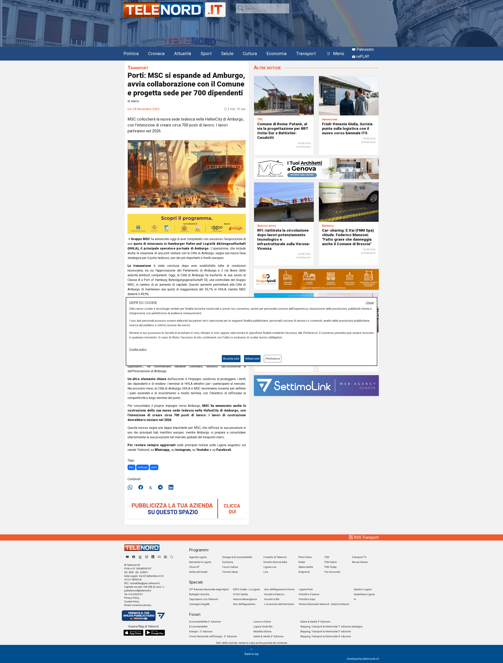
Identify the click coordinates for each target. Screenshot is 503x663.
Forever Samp (230, 571)
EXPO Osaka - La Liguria (246, 589)
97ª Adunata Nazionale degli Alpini (209, 589)
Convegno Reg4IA (199, 604)
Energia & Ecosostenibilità (237, 557)
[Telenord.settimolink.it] (187, 508)
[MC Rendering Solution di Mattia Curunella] (316, 168)
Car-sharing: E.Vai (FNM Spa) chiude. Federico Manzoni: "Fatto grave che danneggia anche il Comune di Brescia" (348, 237)
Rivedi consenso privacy (137, 605)
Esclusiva (227, 562)
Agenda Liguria (198, 557)
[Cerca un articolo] (172, 557)
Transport (306, 53)
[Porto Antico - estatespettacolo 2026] (187, 223)
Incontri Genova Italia (275, 562)
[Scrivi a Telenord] (159, 557)
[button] (334, 53)
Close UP (194, 566)
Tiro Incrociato (332, 571)
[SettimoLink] (316, 385)
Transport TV (359, 557)
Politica (131, 53)
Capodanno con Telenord (203, 599)
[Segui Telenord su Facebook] (133, 557)
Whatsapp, (162, 450)
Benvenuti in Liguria (200, 562)
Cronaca (156, 53)
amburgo (142, 467)
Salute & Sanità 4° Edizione (315, 621)
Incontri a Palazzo (274, 594)
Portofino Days (307, 599)
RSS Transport (366, 537)
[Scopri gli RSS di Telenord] (165, 557)
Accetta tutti (231, 358)
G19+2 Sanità (240, 594)
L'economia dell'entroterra (279, 604)
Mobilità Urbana (262, 631)
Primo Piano (305, 557)
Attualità (182, 53)
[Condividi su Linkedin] (171, 487)
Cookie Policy (131, 601)
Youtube (202, 450)
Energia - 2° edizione (200, 631)
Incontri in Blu (271, 599)
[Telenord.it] (143, 615)
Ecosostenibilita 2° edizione (205, 621)
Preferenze (272, 358)
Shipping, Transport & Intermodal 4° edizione (325, 636)
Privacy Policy (131, 597)
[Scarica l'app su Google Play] (155, 633)
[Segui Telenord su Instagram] (146, 557)
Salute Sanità (305, 566)
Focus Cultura (230, 566)
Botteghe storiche (199, 594)
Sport (206, 53)
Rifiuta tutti (252, 358)
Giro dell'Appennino (244, 604)
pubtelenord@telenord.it (137, 590)
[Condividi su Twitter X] (150, 487)
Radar (301, 562)
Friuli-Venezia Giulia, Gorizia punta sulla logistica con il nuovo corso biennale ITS (347, 128)
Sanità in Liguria (363, 589)
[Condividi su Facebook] (141, 487)
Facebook (223, 450)
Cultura (250, 53)
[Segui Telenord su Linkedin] (153, 557)
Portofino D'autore (309, 594)
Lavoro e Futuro (262, 621)
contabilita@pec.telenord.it (145, 583)
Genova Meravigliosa (245, 599)
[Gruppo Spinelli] (316, 279)
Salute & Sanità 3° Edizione (268, 636)
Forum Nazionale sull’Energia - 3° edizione (213, 636)
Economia (276, 53)
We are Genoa (360, 562)
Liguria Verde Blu (263, 626)
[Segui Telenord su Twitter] (140, 557)
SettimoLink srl (371, 658)
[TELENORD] (142, 547)
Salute (227, 53)
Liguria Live (269, 566)
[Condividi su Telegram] (160, 487)
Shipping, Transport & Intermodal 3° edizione (325, 631)
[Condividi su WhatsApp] (131, 487)
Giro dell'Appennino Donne (279, 589)
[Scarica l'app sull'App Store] (133, 633)
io (355, 599)
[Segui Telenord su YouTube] (127, 557)
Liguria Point (306, 589)
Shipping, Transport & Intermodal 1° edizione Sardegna (331, 626)
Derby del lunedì (198, 571)
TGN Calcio (330, 562)
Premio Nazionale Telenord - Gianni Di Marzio (324, 604)
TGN (326, 557)
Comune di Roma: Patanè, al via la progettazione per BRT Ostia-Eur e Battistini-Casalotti (282, 131)
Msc (131, 467)
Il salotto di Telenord (274, 557)
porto (154, 467)
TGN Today (330, 566)
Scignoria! (304, 571)
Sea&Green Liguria (364, 594)
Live (265, 571)
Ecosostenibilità (198, 626)
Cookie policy (138, 349)
